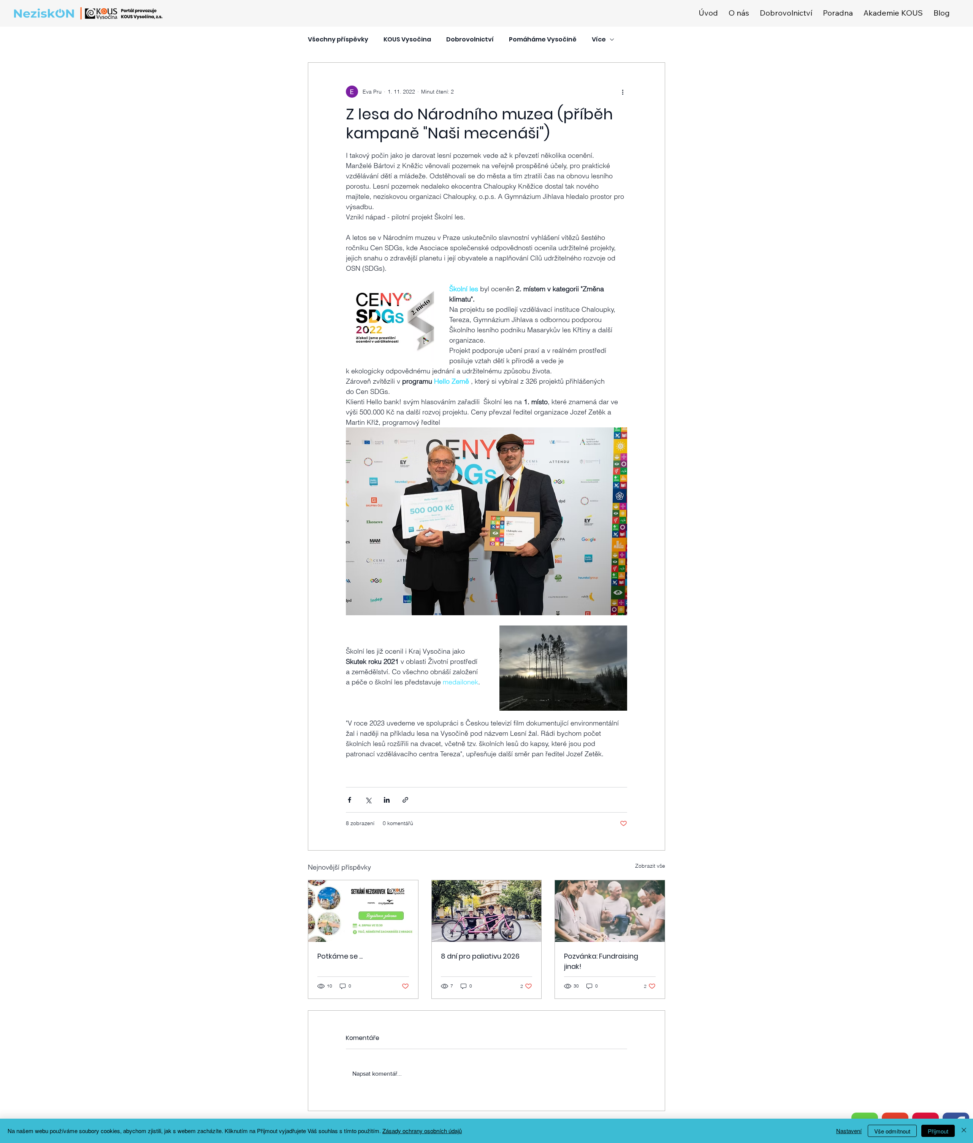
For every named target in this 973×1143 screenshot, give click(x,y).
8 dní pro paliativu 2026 (480, 956)
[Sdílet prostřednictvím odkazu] (405, 799)
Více (599, 39)
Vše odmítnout (892, 1131)
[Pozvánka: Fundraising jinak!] (610, 911)
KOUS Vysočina (407, 39)
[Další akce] (622, 91)
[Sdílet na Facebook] (349, 799)
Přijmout (938, 1131)
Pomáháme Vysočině (543, 39)
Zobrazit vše (650, 865)
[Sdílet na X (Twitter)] (368, 799)
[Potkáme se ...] (363, 911)
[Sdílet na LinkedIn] (386, 799)
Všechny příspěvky (338, 39)
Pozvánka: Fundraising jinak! (601, 961)
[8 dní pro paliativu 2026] (487, 911)
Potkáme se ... (340, 956)
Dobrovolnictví (470, 39)
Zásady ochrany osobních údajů (422, 1131)
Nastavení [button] (849, 1131)
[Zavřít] (963, 1131)
